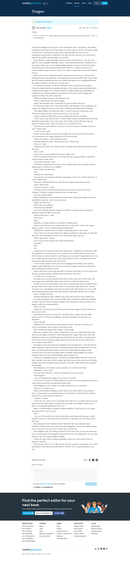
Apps (44, 3)
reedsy (31, 3)
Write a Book (78, 529)
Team (41, 529)
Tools (90, 3)
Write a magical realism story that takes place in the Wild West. (69, 35)
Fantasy (34, 32)
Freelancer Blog (62, 538)
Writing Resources (80, 536)
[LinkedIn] (101, 549)
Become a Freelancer (46, 533)
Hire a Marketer (27, 533)
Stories (77, 3)
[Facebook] (104, 549)
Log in (105, 3)
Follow (49, 27)
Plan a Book (78, 531)
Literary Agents (96, 531)
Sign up (97, 3)
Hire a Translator (27, 538)
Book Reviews (95, 526)
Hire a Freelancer (27, 526)
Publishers (94, 533)
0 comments (93, 28)
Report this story (37, 464)
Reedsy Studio (79, 526)
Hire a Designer (27, 531)
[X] (96, 549)
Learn (84, 3)
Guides (59, 529)
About (41, 526)
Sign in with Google (42, 513)
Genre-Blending (38, 38)
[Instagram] (98, 549)
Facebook (58, 513)
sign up (42, 484)
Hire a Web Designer (28, 541)
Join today (27, 513)
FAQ (23, 554)
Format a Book (79, 533)
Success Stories (44, 536)
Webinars (60, 536)
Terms (28, 554)
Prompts (69, 3)
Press (41, 531)
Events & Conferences (64, 533)
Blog (58, 526)
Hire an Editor (26, 529)
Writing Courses (62, 531)
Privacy (33, 554)
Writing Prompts (96, 529)
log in (49, 484)
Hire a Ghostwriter (28, 536)
